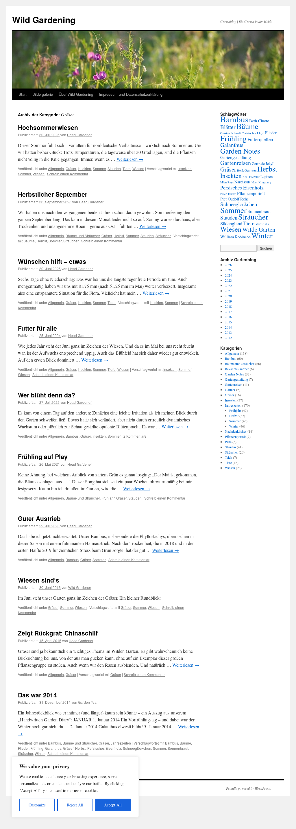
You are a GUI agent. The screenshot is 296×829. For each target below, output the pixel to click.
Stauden (114, 168)
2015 (228, 322)
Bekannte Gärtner (237, 368)
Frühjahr (107, 497)
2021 (228, 290)
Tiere (127, 168)
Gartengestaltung (235, 157)
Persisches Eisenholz (104, 748)
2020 (228, 296)
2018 (228, 306)
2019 (228, 301)
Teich (228, 457)
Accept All (113, 805)
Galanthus (53, 748)
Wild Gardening (43, 19)
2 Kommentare (135, 436)
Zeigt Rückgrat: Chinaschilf (58, 633)
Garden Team (88, 702)
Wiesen (138, 168)
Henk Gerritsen (246, 170)
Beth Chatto (259, 121)
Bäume (29, 240)
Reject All (75, 805)
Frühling (36, 748)
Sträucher (163, 235)
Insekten (84, 168)
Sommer (99, 168)
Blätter (228, 127)
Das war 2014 (37, 694)
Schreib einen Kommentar (67, 173)
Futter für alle (37, 328)
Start (22, 94)
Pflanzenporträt (251, 193)
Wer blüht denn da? (46, 394)
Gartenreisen (235, 163)
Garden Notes (240, 151)
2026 (228, 264)
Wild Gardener (79, 587)
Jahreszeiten (121, 742)
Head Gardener (79, 134)
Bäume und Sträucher (83, 235)
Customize (37, 805)
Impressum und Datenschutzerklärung (130, 94)
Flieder (23, 748)
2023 (228, 280)
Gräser (71, 168)
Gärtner (230, 389)
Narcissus (242, 182)
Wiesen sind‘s (38, 580)
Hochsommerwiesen (48, 127)
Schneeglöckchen (137, 748)
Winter (40, 753)
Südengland (231, 223)
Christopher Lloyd (253, 133)
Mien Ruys (227, 182)
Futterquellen (260, 139)
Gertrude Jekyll (263, 163)
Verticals (262, 223)
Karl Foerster (251, 177)
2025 (228, 270)
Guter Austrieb (39, 518)
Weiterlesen (129, 159)
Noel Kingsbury (261, 182)
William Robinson (235, 237)
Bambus (72, 436)
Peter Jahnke (228, 194)
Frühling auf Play (43, 456)
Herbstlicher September (52, 194)
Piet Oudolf (229, 199)
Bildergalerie (42, 94)
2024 (228, 275)
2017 (228, 311)
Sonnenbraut (178, 748)
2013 (228, 332)
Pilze (228, 441)
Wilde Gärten (258, 229)
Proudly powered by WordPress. (248, 788)
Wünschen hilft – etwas (52, 261)
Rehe (244, 199)
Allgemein (56, 168)
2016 (228, 316)
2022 (228, 285)
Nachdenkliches (236, 431)
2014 (228, 327)
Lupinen (266, 176)
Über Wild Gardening (76, 94)
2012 (228, 337)
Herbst (119, 235)
